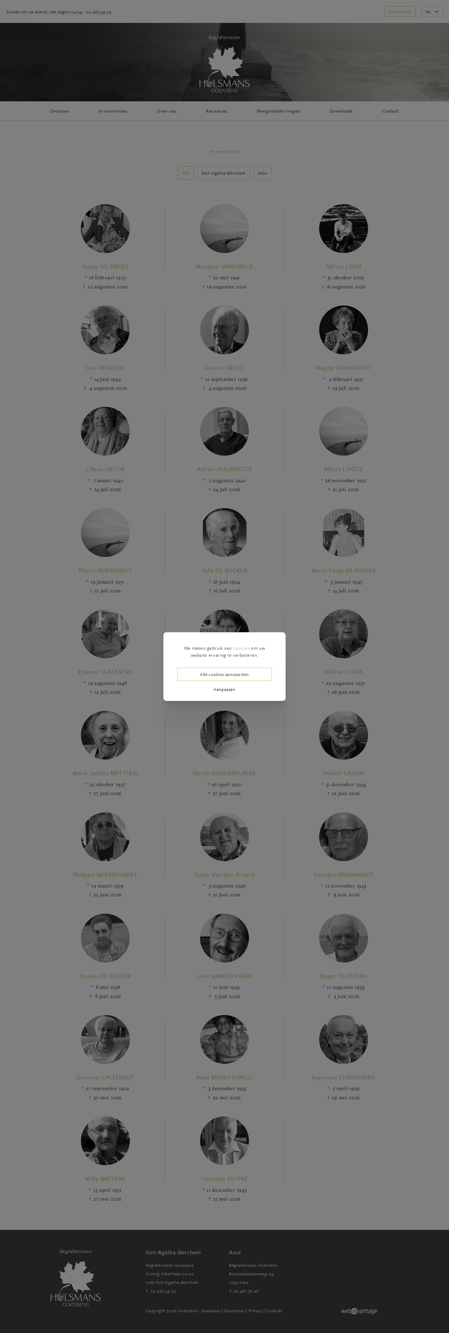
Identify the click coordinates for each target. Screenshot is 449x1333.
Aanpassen (224, 689)
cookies (241, 648)
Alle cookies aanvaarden (224, 674)
